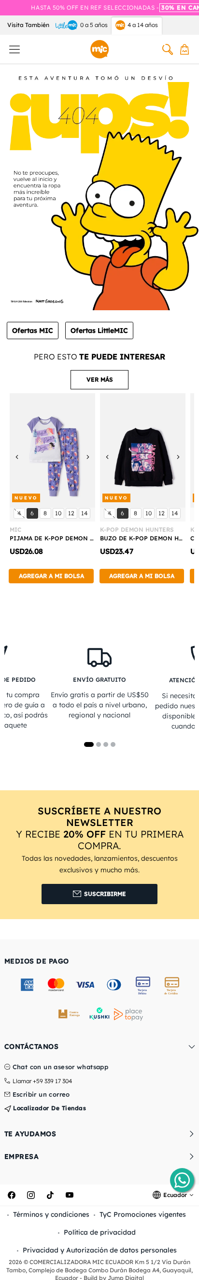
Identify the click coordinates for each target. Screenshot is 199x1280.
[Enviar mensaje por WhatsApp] (182, 1180)
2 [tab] (98, 744)
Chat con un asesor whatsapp (61, 1067)
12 (72, 513)
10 (59, 513)
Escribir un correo (41, 1094)
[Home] (99, 49)
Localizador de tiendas (48, 1108)
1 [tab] (89, 744)
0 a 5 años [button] (94, 24)
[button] (99, 379)
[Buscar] (167, 49)
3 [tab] (105, 744)
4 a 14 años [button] (143, 24)
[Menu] (14, 49)
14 (85, 513)
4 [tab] (113, 744)
